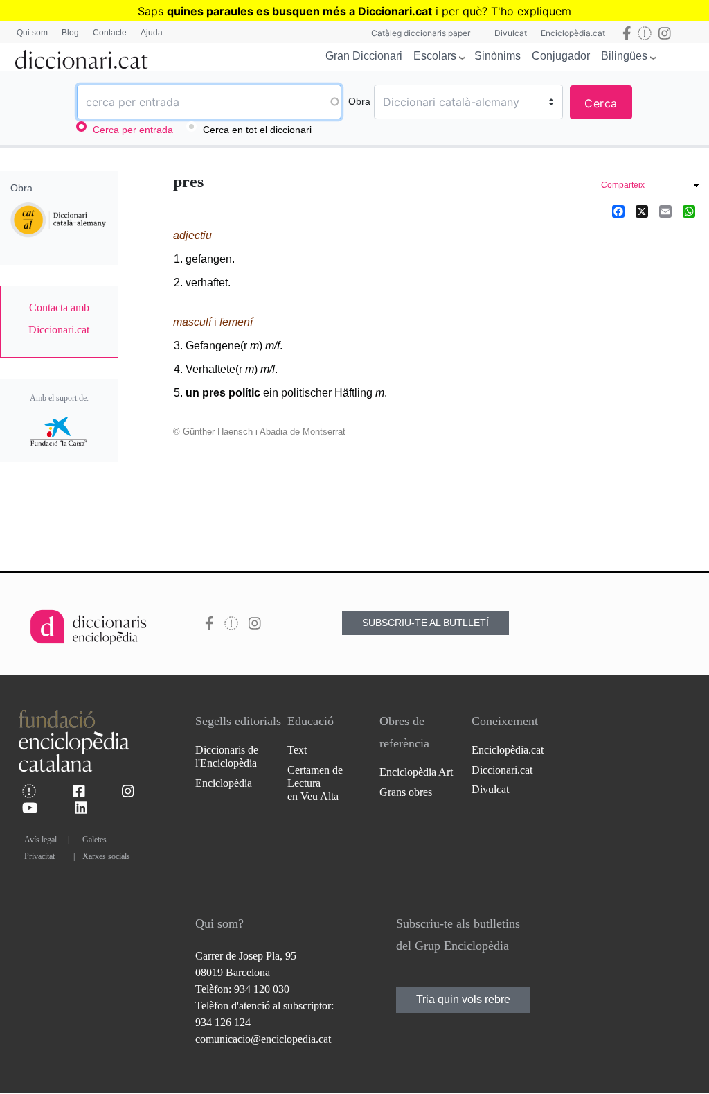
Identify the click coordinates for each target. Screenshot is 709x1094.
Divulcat (510, 33)
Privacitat (39, 856)
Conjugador (561, 56)
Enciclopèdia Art (416, 772)
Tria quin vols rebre (463, 999)
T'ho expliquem (531, 11)
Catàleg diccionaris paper (420, 33)
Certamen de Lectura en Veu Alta (315, 783)
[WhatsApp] (689, 211)
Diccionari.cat (502, 770)
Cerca (601, 103)
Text (297, 750)
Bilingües (624, 56)
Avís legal (40, 839)
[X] (642, 211)
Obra (359, 101)
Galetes (94, 839)
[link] (59, 319)
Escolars (434, 56)
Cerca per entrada (133, 129)
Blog (70, 32)
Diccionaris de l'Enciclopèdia (226, 756)
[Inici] (82, 56)
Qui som (32, 32)
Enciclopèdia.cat (573, 33)
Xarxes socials (106, 856)
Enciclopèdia (223, 783)
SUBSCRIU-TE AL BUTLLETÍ (425, 622)
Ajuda (152, 32)
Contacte (110, 32)
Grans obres (405, 792)
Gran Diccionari (363, 56)
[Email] (665, 211)
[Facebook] (618, 211)
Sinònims (497, 56)
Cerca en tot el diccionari (257, 129)
